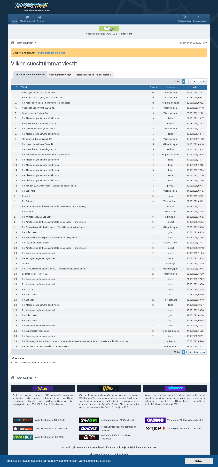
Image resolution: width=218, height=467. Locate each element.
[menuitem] (27, 19)
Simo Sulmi (170, 211)
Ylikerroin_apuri (170, 144)
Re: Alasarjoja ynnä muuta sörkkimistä (40, 118)
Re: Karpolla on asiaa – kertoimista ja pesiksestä (46, 102)
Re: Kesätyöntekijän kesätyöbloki (38, 253)
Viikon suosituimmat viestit (44, 63)
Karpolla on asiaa (170, 102)
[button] (199, 81)
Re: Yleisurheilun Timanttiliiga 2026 (39, 123)
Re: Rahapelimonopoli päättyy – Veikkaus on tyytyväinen (49, 237)
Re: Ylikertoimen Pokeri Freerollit (37, 144)
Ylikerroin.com (170, 92)
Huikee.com (125, 33)
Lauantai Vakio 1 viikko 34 (35, 113)
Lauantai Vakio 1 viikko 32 (35, 274)
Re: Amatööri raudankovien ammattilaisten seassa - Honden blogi (54, 206)
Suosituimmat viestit (60, 74)
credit (170, 237)
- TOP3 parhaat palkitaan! (51, 52)
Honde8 (170, 206)
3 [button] (190, 81)
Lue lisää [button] (105, 460)
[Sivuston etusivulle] (30, 7)
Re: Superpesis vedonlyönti (35, 331)
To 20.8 (25, 263)
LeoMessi (170, 341)
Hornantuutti (170, 346)
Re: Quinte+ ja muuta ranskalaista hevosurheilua (45, 346)
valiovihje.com (170, 191)
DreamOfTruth (170, 242)
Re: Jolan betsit (29, 232)
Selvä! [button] (199, 461)
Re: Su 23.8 (27, 211)
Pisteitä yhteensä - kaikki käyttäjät (93, 74)
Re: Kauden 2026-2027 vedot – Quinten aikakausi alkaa (49, 185)
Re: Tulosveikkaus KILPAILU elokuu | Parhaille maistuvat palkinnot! (54, 227)
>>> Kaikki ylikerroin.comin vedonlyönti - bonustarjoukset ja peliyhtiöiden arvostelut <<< (109, 447)
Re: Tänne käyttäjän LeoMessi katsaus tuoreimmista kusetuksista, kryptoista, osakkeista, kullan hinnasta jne (75, 341)
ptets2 (170, 185)
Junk (170, 196)
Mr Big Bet (170, 217)
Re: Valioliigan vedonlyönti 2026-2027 (40, 128)
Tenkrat (170, 123)
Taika (170, 118)
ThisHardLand (170, 201)
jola (170, 232)
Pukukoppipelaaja (170, 331)
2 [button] (186, 81)
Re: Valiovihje (28, 191)
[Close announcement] (204, 51)
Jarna (170, 253)
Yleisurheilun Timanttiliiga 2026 (37, 139)
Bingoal (26, 196)
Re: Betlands (28, 201)
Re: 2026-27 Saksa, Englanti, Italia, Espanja (43, 97)
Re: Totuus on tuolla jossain (35, 242)
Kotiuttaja (170, 263)
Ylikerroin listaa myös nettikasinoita (109, 454)
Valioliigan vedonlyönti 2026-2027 (38, 92)
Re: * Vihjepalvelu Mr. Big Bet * (36, 217)
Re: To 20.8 (27, 289)
